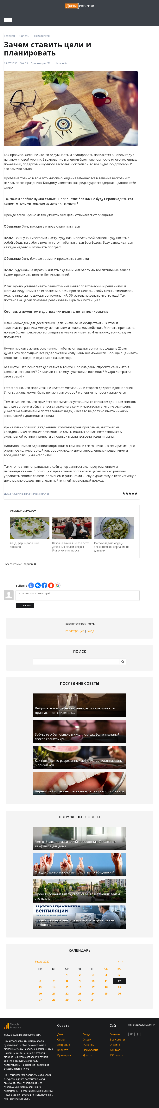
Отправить (25, 605)
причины (31, 493)
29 (66, 1000)
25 (106, 993)
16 (79, 987)
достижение (13, 493)
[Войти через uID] (31, 585)
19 (119, 987)
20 (40, 993)
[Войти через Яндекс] (51, 585)
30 (79, 1000)
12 (119, 981)
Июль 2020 (42, 961)
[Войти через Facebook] (44, 585)
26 (119, 993)
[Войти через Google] (57, 585)
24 (92, 993)
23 (79, 993)
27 (40, 1000)
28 (53, 1000)
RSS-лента (116, 1055)
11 (106, 981)
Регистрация (74, 631)
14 (53, 987)
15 (66, 987)
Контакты (116, 1050)
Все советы (117, 1039)
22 (66, 993)
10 (92, 981)
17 (92, 987)
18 (106, 987)
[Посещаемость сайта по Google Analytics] (12, 1028)
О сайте (115, 1045)
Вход (90, 631)
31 (92, 1000)
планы (44, 493)
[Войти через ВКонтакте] (38, 585)
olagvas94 (61, 63)
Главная (115, 1034)
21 (53, 993)
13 (40, 987)
